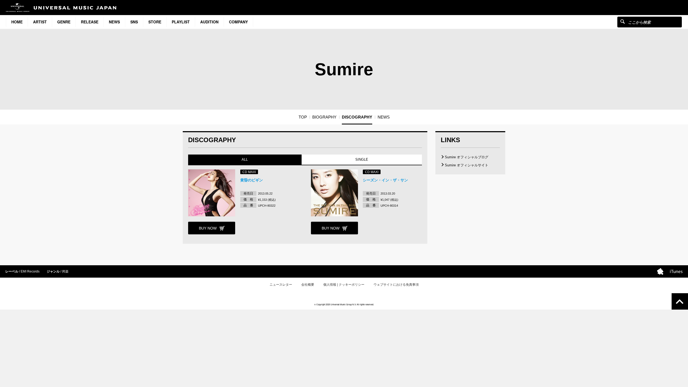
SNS (134, 21)
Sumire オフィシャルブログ (466, 157)
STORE (154, 21)
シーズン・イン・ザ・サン (385, 180)
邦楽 (65, 271)
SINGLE (361, 159)
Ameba (660, 271)
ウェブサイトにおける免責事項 (396, 284)
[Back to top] (680, 301)
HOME (17, 21)
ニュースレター (281, 284)
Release (89, 21)
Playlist (181, 21)
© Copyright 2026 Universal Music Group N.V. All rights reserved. (344, 304)
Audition (209, 21)
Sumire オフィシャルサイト (466, 165)
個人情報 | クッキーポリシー (343, 284)
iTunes (676, 271)
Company (238, 21)
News (114, 21)
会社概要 (307, 284)
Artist (40, 21)
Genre (63, 21)
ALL (245, 159)
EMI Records (30, 271)
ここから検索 (622, 21)
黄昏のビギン (251, 180)
